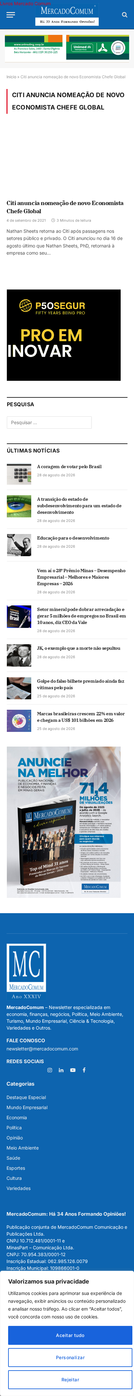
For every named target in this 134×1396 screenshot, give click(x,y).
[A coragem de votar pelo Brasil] (19, 474)
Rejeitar (70, 1379)
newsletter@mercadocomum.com (42, 1048)
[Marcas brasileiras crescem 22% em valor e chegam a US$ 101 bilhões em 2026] (19, 721)
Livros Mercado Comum (25, 3)
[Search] (124, 14)
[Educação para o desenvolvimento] (19, 545)
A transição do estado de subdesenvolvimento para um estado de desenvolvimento (79, 505)
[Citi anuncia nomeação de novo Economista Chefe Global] (67, 161)
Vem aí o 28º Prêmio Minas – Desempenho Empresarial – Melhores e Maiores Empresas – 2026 (81, 577)
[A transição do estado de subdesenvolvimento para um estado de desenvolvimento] (19, 506)
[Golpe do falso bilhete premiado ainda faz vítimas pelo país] (19, 688)
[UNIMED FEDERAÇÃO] (67, 49)
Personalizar (70, 1357)
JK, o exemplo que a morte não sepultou (78, 648)
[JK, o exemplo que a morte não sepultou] (19, 655)
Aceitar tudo (70, 1335)
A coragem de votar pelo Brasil (69, 466)
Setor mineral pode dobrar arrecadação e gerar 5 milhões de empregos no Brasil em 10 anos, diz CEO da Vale (81, 615)
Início (11, 76)
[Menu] (11, 14)
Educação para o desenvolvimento (73, 538)
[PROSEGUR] (64, 379)
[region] (67, 1333)
